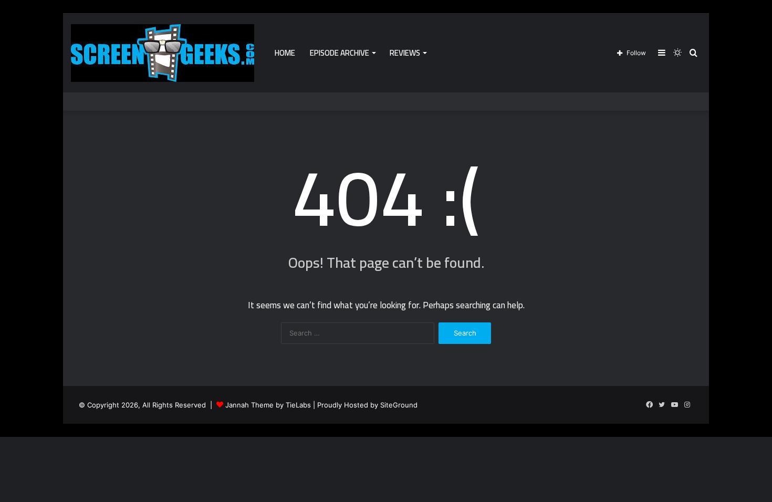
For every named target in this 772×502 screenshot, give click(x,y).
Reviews (405, 52)
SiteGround (399, 405)
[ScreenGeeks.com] (162, 53)
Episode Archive (339, 52)
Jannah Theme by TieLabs (268, 405)
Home (285, 52)
